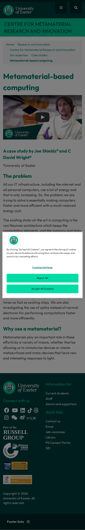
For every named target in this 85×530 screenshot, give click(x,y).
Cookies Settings (42, 267)
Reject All (42, 278)
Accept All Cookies (42, 288)
